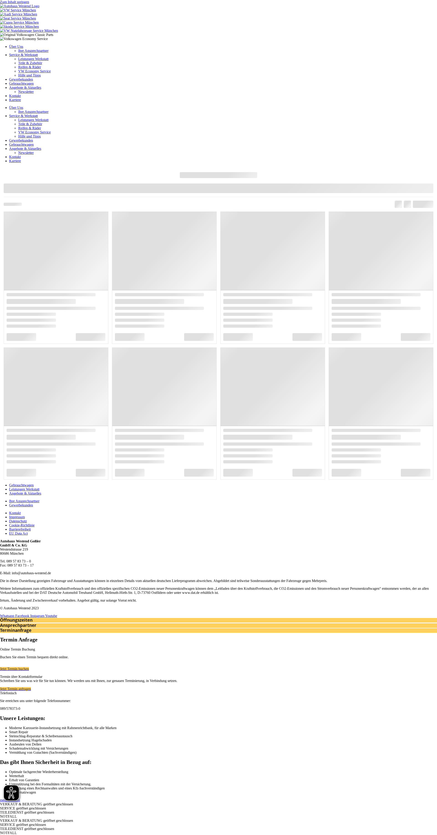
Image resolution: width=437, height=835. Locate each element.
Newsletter (26, 92)
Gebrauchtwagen (21, 83)
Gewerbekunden (21, 79)
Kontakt (15, 96)
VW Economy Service (34, 71)
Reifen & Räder (29, 67)
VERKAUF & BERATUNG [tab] (36, 804)
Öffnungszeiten (16, 620)
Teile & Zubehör (30, 63)
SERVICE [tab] (23, 808)
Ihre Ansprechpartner (33, 51)
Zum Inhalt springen (14, 2)
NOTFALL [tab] (8, 816)
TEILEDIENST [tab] (27, 812)
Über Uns (16, 47)
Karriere (15, 100)
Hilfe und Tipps (29, 75)
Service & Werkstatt (23, 55)
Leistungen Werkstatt (33, 59)
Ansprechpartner (18, 625)
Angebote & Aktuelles (25, 87)
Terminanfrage (15, 630)
